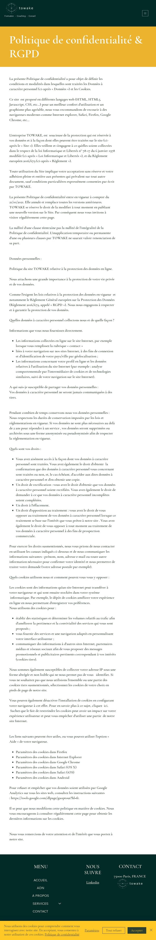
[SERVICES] (60, 903)
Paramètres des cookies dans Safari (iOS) (45, 772)
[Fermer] (151, 930)
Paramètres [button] (92, 930)
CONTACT (40, 911)
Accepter (137, 930)
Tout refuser (114, 930)
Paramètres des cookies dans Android (42, 777)
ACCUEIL (41, 880)
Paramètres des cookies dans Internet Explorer (49, 757)
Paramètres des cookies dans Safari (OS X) (46, 767)
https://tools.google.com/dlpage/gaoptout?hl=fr (45, 798)
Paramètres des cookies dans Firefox (41, 752)
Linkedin (92, 882)
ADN (40, 888)
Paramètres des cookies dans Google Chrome (48, 762)
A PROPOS (40, 896)
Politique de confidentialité (62, 934)
